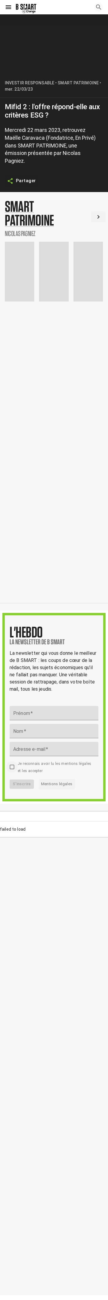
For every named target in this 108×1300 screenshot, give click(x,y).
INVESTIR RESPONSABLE (29, 82)
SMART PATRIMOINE (78, 82)
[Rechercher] (98, 7)
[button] (54, 218)
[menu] (8, 7)
